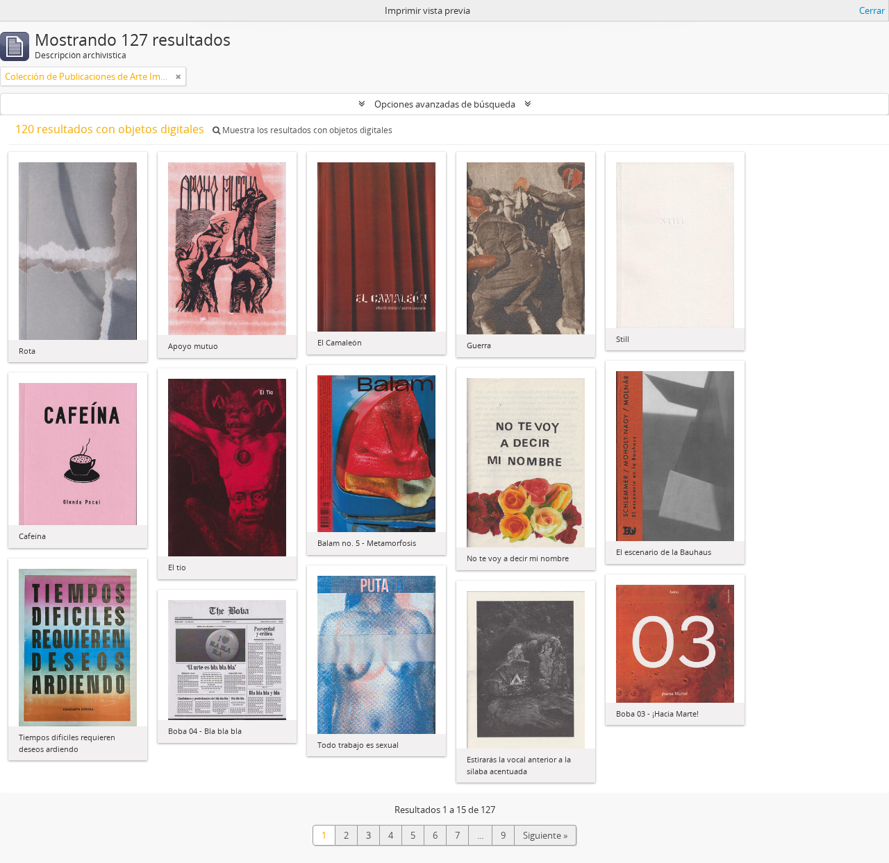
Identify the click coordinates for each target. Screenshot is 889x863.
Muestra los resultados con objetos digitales (306, 130)
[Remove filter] (178, 76)
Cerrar (872, 10)
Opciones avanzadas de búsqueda (444, 104)
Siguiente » (545, 835)
